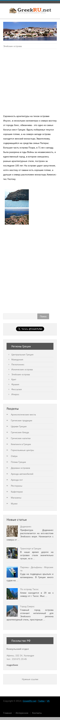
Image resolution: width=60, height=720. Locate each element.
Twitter (41, 701)
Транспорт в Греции (30, 548)
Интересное (22, 713)
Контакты (37, 713)
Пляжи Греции (18, 462)
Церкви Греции (19, 426)
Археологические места (23, 414)
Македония (17, 359)
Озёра (14, 456)
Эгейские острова (12, 46)
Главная (7, 713)
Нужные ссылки (30, 679)
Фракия (15, 384)
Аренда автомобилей (22, 474)
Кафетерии (17, 491)
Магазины (16, 497)
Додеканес (25, 526)
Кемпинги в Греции (21, 444)
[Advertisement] (30, 82)
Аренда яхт (17, 480)
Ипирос (15, 394)
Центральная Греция (22, 354)
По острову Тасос (29, 589)
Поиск (43, 316)
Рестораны (16, 485)
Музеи (14, 503)
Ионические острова (22, 369)
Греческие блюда (20, 432)
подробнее (12, 665)
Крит (13, 379)
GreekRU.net (29, 701)
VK (48, 701)
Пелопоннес (17, 364)
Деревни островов (20, 468)
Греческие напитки (21, 438)
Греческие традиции (21, 420)
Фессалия (16, 389)
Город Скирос (27, 606)
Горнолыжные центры (22, 450)
